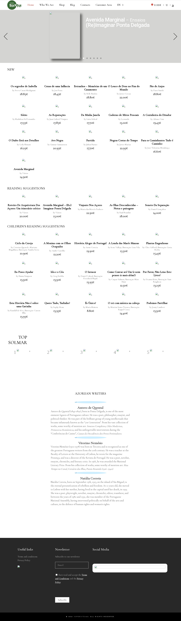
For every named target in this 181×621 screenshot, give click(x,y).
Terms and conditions (27, 556)
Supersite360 (81, 616)
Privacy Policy (24, 560)
